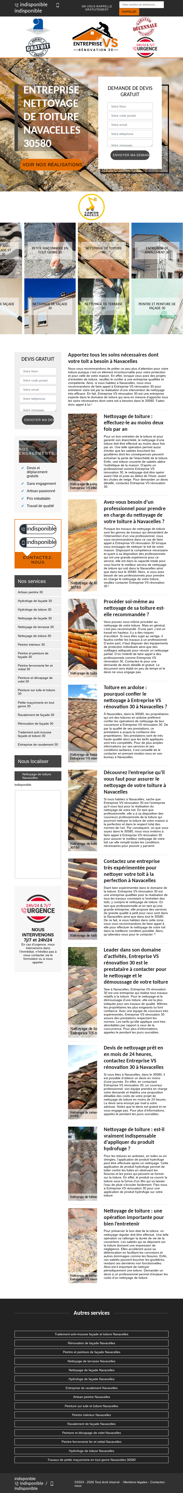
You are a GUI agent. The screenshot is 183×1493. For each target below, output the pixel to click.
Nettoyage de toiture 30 (34, 636)
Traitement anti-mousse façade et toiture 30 (34, 734)
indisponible (33, 5)
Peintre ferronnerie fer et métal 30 (35, 667)
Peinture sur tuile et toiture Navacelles (91, 1406)
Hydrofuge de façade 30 (35, 601)
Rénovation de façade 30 (35, 723)
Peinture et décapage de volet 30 (35, 679)
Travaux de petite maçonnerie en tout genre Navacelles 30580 (92, 1460)
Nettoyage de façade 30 (35, 618)
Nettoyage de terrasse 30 (36, 627)
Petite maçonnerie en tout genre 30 (36, 704)
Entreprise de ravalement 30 (38, 744)
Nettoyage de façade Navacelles (91, 1370)
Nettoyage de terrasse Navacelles (91, 1361)
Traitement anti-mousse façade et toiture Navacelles (91, 1334)
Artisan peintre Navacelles (91, 1397)
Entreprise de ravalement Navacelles (92, 1388)
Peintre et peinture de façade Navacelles (91, 1352)
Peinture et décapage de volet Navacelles (91, 1433)
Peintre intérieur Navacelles (91, 1415)
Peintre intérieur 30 (31, 644)
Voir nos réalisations (52, 164)
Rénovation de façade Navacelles (91, 1343)
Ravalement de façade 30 (36, 715)
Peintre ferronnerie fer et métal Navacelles (91, 1441)
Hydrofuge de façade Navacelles (91, 1379)
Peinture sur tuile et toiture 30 (36, 691)
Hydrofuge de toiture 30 (34, 609)
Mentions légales (135, 1482)
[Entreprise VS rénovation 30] (96, 37)
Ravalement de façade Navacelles (91, 1424)
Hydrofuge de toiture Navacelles (91, 1451)
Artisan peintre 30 (30, 592)
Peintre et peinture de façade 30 (33, 655)
